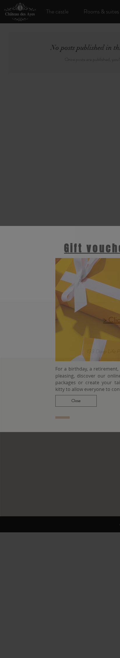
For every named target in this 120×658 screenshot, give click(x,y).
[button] (76, 401)
